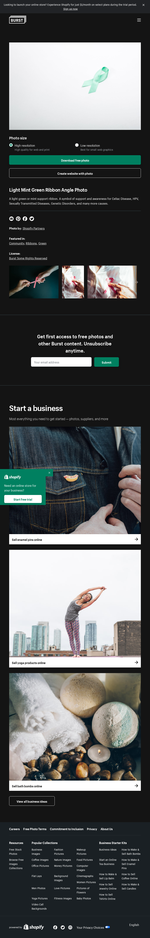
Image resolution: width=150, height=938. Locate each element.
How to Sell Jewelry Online (108, 886)
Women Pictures (86, 882)
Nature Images (62, 859)
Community (16, 242)
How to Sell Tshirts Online (107, 896)
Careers (14, 828)
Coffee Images (40, 859)
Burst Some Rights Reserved (28, 257)
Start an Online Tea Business (108, 861)
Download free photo (75, 160)
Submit (106, 362)
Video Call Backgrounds (39, 906)
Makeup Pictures (81, 851)
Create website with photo (75, 173)
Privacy (92, 828)
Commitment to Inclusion (66, 828)
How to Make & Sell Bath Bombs (131, 851)
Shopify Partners (34, 228)
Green (42, 242)
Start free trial (23, 499)
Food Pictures (85, 859)
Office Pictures (40, 865)
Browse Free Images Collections (16, 863)
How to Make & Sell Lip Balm (108, 876)
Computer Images (82, 867)
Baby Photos (84, 898)
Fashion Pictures (59, 851)
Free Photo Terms (34, 828)
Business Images (37, 851)
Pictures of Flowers (83, 890)
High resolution (25, 145)
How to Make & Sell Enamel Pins (130, 863)
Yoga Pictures (40, 898)
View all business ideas (32, 801)
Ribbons (31, 242)
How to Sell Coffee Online (130, 876)
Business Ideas (108, 849)
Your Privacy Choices (90, 927)
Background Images (61, 878)
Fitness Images (63, 898)
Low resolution (90, 145)
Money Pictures (63, 865)
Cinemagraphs (85, 876)
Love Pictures (62, 888)
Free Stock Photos (15, 851)
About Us (107, 828)
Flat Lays (37, 876)
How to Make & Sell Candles (130, 886)
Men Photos (38, 888)
